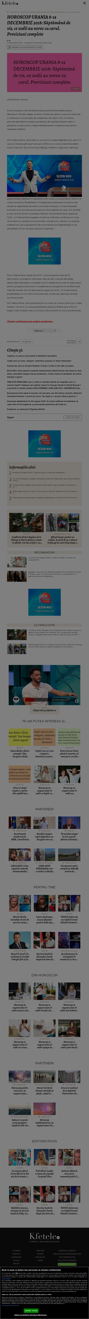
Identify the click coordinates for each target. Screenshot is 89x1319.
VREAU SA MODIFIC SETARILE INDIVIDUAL (30, 1315)
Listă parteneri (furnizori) (10, 1305)
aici (15, 1287)
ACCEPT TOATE (31, 1311)
